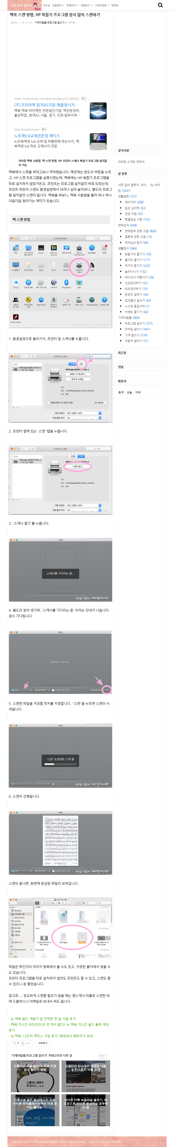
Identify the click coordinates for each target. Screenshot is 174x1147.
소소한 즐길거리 (137, 306)
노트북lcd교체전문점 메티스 (37, 135)
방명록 (114, 5)
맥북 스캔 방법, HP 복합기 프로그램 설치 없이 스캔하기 (55, 14)
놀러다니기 (136, 271)
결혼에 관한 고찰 (138, 236)
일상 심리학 (135, 208)
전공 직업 (134, 213)
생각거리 (134, 202)
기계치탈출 (129, 317)
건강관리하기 (136, 283)
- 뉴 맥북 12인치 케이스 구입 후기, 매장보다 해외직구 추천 (51, 1036)
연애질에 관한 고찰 (141, 231)
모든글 (46, 5)
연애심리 (127, 225)
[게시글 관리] (28, 1043)
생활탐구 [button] (86, 5)
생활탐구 (127, 248)
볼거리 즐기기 (137, 260)
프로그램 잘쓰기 (139, 323)
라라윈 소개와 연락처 (131, 161)
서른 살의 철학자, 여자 (25, 5)
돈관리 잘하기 (137, 294)
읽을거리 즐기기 (138, 254)
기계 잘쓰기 (136, 335)
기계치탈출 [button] (101, 5)
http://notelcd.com (26, 129)
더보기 (103, 1055)
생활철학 (127, 196)
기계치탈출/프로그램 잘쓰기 (49, 22)
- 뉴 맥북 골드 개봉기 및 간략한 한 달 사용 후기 (42, 1019)
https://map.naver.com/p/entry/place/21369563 (46, 98)
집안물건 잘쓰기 (138, 300)
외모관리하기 (136, 288)
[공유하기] (22, 1043)
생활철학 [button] (57, 5)
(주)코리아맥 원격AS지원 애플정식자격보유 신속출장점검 (46, 105)
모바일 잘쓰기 (137, 329)
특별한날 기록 (137, 219)
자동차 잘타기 (137, 340)
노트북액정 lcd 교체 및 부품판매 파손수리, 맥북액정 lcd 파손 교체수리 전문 (46, 143)
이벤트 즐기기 (137, 312)
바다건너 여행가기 (139, 277)
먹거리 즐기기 (137, 265)
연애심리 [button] (71, 5)
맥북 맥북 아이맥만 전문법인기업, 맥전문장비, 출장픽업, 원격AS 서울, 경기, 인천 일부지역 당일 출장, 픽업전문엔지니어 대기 (47, 113)
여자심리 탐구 (137, 242)
